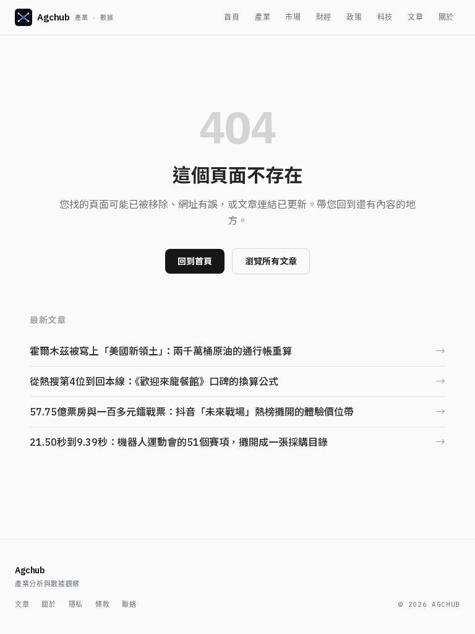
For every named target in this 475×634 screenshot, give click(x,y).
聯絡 (129, 604)
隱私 (76, 604)
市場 (293, 17)
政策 (354, 17)
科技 (385, 17)
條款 (102, 604)
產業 (262, 17)
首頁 (231, 17)
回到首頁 (195, 261)
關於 (446, 17)
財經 (324, 17)
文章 (415, 17)
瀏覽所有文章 (271, 261)
